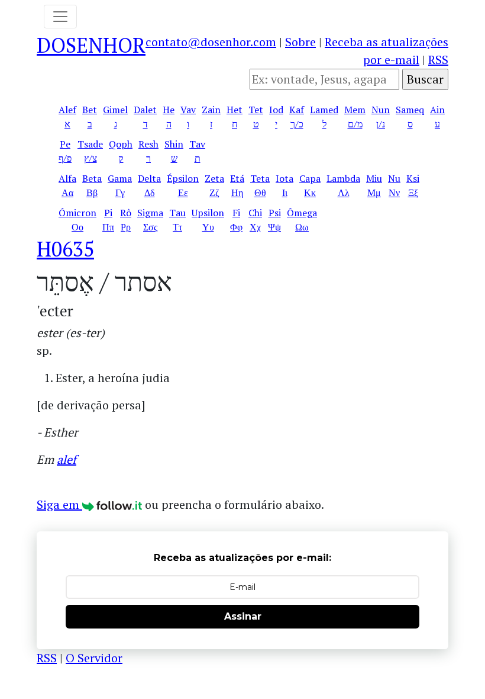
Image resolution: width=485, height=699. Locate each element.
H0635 (65, 248)
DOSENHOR (91, 45)
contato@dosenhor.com (211, 42)
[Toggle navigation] (60, 16)
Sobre (300, 42)
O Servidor (94, 658)
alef (66, 459)
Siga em (59, 504)
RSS (438, 60)
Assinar (242, 616)
